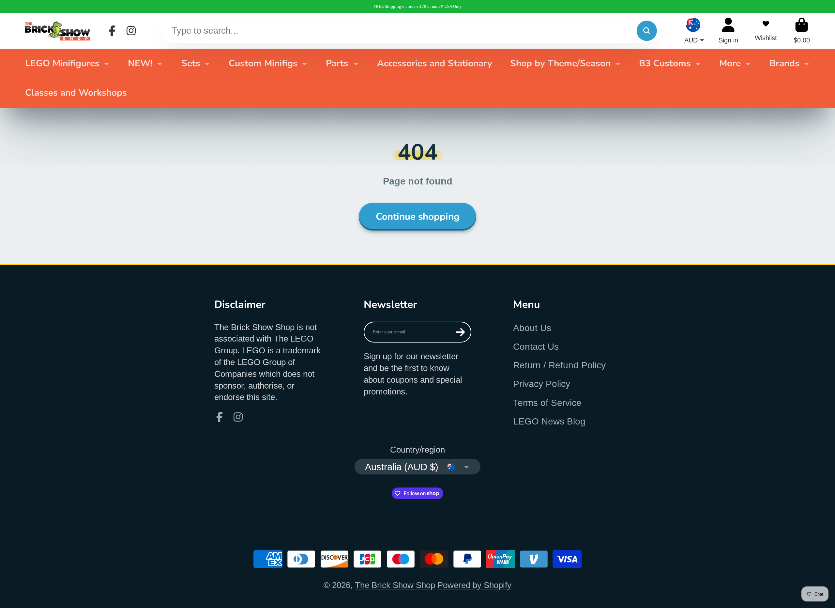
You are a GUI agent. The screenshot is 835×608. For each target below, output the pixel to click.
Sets (190, 63)
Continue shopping (418, 216)
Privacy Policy (541, 384)
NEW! (140, 63)
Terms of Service (547, 403)
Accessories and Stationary (434, 63)
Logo (57, 31)
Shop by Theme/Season (560, 63)
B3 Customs (665, 63)
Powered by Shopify (474, 585)
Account (728, 30)
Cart (802, 30)
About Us (532, 328)
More (730, 63)
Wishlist (766, 30)
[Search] (647, 31)
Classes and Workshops (76, 93)
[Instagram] (131, 30)
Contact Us (536, 347)
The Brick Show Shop (395, 585)
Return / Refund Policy (559, 365)
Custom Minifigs (263, 63)
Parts (337, 63)
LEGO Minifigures (62, 63)
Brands (784, 63)
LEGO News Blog (549, 421)
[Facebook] (112, 30)
